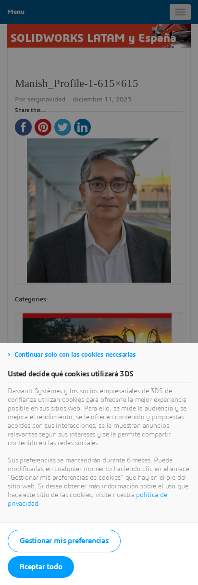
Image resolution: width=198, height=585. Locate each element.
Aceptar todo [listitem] (40, 567)
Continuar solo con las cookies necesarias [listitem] (75, 354)
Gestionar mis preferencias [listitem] (64, 541)
